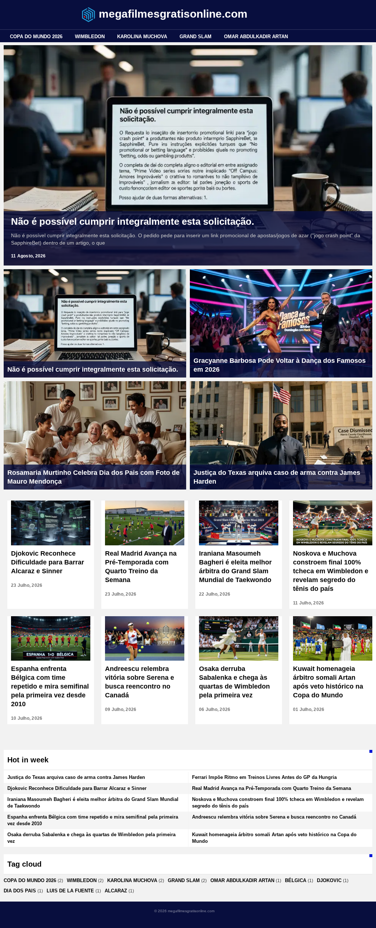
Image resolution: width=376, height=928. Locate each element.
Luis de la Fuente (70, 890)
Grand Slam (196, 36)
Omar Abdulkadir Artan (256, 36)
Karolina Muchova (142, 36)
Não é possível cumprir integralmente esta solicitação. (132, 221)
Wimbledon (90, 36)
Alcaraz (116, 890)
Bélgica (295, 880)
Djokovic (329, 880)
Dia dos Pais (20, 890)
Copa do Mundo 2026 (36, 36)
